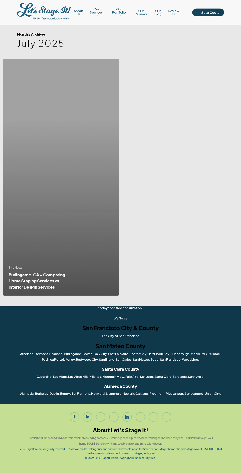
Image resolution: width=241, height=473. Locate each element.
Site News (15, 267)
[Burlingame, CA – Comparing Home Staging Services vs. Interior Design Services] (61, 177)
